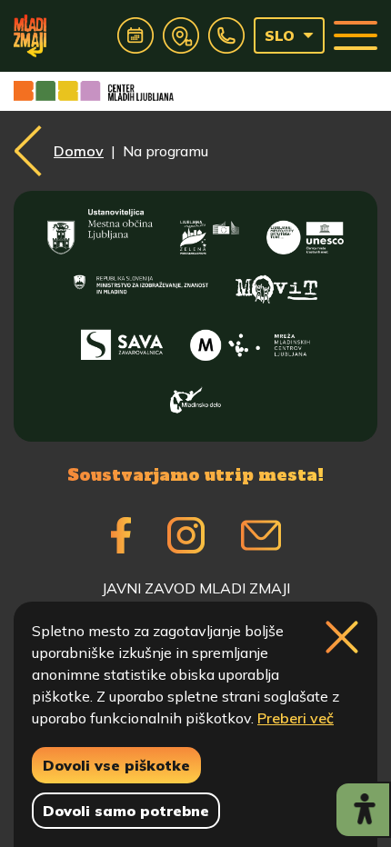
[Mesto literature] (304, 231)
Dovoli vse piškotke (116, 765)
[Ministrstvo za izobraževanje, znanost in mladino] (141, 286)
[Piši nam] (261, 535)
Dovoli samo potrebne (126, 811)
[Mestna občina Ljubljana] (100, 231)
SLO (280, 35)
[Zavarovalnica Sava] (122, 341)
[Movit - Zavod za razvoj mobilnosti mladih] (276, 286)
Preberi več (295, 718)
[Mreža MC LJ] (250, 341)
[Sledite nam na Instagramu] (186, 535)
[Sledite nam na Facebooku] (121, 535)
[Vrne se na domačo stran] (30, 35)
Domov (79, 151)
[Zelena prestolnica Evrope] (209, 231)
